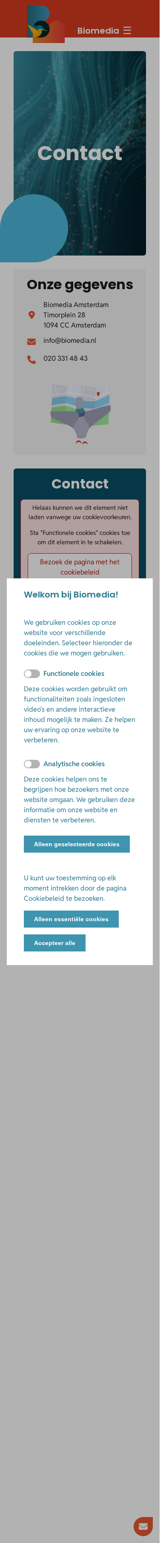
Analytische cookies (74, 763)
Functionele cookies (73, 673)
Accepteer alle (54, 943)
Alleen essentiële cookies (71, 919)
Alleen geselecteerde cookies (77, 844)
